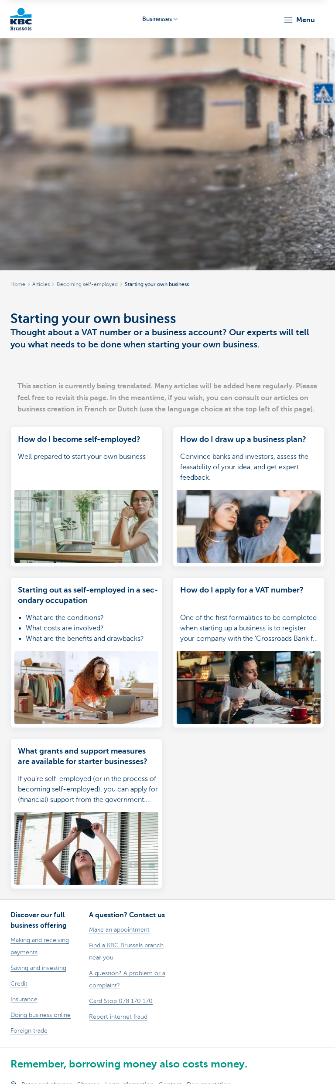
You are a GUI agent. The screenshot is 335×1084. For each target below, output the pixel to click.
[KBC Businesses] (21, 19)
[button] (299, 20)
